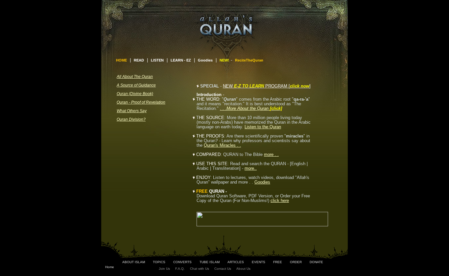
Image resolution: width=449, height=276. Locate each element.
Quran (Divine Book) (135, 93)
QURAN (216, 191)
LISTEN (157, 60)
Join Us (164, 268)
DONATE (316, 262)
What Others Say (132, 111)
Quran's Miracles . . (222, 145)
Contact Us (222, 268)
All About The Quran (135, 76)
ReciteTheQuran (249, 60)
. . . (251, 108)
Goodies (205, 60)
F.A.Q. (180, 268)
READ (139, 60)
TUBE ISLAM (210, 262)
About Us (243, 268)
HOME (121, 60)
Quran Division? (131, 119)
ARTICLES (235, 262)
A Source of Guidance (136, 85)
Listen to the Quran (263, 126)
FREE (277, 262)
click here (280, 200)
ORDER (296, 262)
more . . (271, 154)
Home (109, 267)
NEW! (224, 60)
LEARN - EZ (181, 60)
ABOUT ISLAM (133, 262)
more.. (251, 168)
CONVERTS (182, 262)
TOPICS (159, 262)
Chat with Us (199, 268)
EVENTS (258, 262)
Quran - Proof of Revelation (141, 102)
